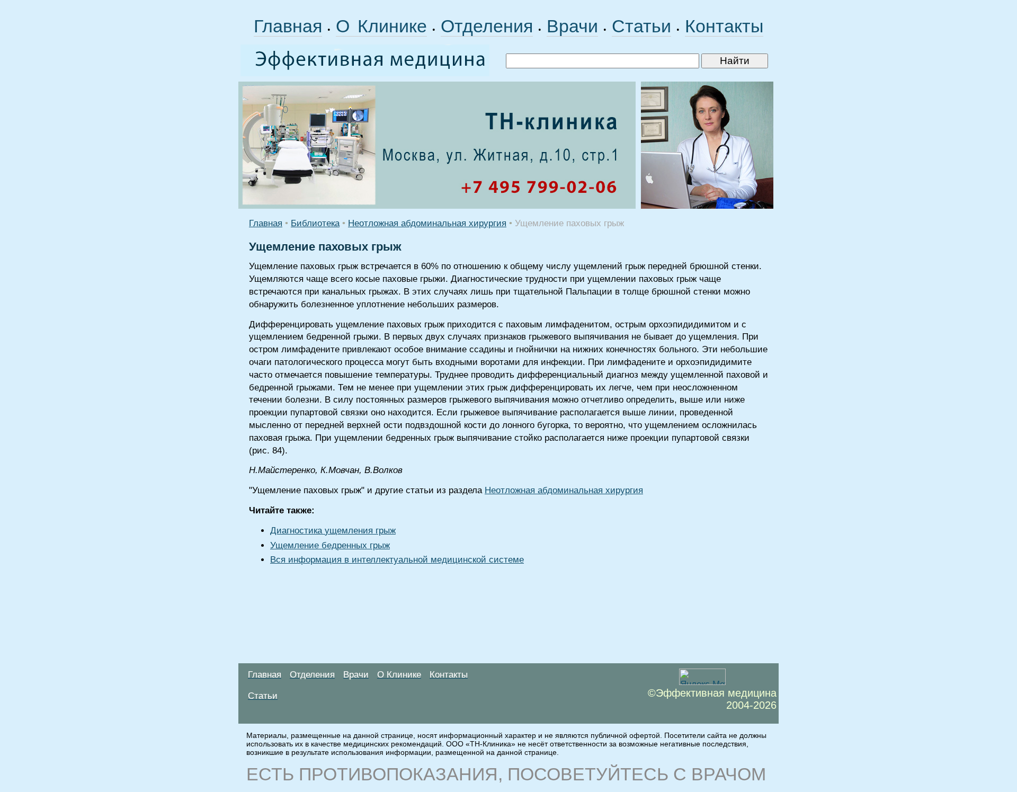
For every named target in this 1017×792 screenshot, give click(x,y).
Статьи (641, 26)
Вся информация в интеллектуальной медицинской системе (397, 560)
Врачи (572, 26)
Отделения (487, 26)
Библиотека (315, 223)
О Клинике (381, 26)
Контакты (724, 26)
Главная (288, 26)
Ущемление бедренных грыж (330, 545)
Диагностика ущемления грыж (333, 531)
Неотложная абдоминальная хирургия (427, 223)
